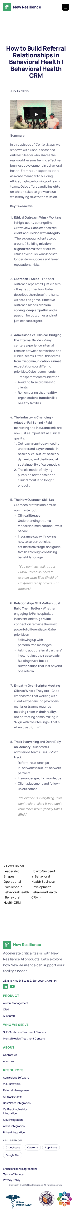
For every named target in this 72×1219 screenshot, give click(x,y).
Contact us (10, 1055)
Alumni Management (15, 1003)
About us (8, 1061)
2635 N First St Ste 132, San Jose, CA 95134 (30, 980)
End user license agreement (20, 1169)
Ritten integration (14, 1132)
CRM (6, 1009)
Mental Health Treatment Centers (24, 1038)
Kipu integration (13, 1119)
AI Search (9, 1016)
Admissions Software (16, 1077)
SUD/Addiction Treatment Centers (24, 1032)
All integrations (12, 1096)
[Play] (36, 114)
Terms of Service (13, 1174)
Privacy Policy (11, 1180)
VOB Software (12, 1084)
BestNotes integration (17, 1103)
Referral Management (16, 1090)
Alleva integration (14, 1126)
